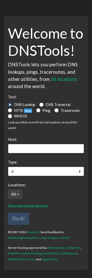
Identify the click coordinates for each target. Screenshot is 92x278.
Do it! (18, 218)
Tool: (12, 96)
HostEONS (50, 253)
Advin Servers (56, 248)
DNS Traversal (58, 104)
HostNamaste (68, 253)
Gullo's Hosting (31, 253)
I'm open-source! (58, 238)
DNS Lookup (24, 104)
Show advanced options (28, 206)
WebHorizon (17, 259)
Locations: (17, 185)
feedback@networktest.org (26, 238)
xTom (30, 259)
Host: (12, 139)
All (13, 194)
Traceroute (70, 110)
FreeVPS (14, 253)
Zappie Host (49, 259)
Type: (12, 162)
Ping (46, 110)
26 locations (64, 79)
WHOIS (20, 116)
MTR (22, 110)
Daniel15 (33, 232)
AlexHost (74, 248)
